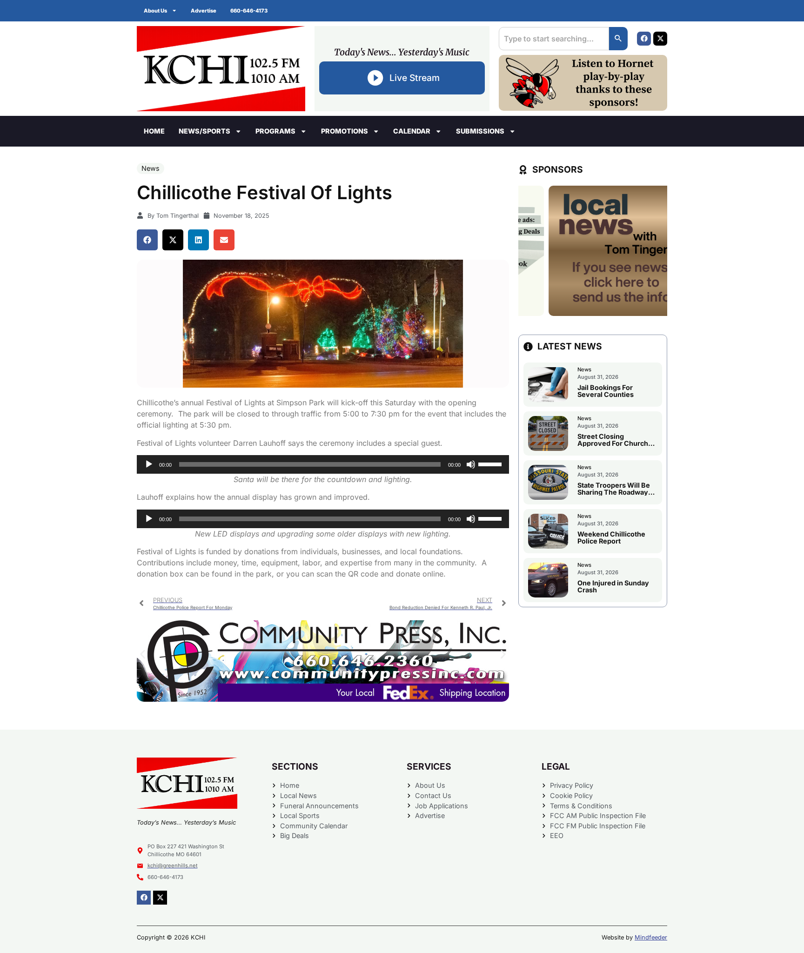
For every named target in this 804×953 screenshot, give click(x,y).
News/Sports (204, 131)
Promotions (344, 131)
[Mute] (471, 464)
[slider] (491, 463)
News (150, 168)
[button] (147, 239)
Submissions (480, 131)
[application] (323, 464)
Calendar (411, 131)
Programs (275, 131)
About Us (155, 10)
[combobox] (554, 38)
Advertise (203, 10)
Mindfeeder (651, 937)
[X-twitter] (660, 39)
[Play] (149, 464)
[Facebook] (644, 39)
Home (154, 131)
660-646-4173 (249, 10)
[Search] (618, 38)
